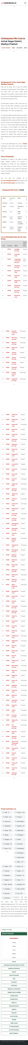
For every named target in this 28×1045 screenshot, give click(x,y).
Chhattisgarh (14, 975)
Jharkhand (14, 996)
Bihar (14, 972)
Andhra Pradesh (14, 968)
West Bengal (14, 1033)
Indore (14, 950)
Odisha (14, 1009)
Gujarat (14, 982)
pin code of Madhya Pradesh (9, 180)
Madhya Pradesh (6, 47)
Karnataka (14, 999)
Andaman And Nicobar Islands (14, 965)
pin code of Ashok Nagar (8, 183)
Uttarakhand (14, 1026)
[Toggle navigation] (25, 3)
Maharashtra (14, 1006)
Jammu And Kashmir (14, 992)
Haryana (14, 985)
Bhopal (14, 942)
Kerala (14, 1002)
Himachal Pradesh (14, 989)
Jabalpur (14, 953)
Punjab (13, 1013)
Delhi (13, 47)
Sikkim (14, 1019)
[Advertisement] (14, 21)
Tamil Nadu (14, 1023)
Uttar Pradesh (14, 1030)
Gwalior (14, 946)
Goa (14, 978)
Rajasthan (19, 47)
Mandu (14, 957)
